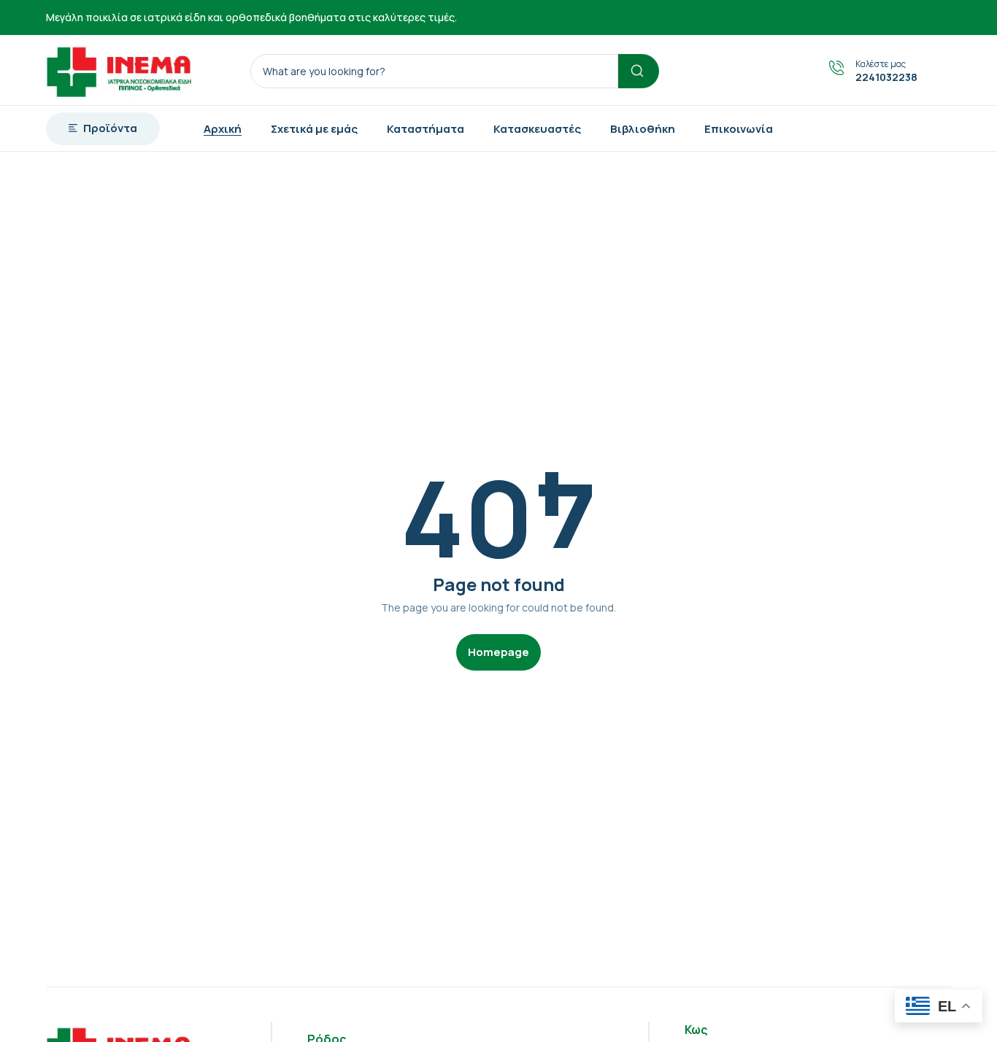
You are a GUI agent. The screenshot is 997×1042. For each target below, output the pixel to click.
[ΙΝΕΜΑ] (119, 70)
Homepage (498, 652)
